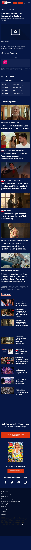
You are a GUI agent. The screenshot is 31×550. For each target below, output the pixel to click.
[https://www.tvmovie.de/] (7, 2)
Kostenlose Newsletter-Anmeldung (15, 435)
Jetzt (15, 3)
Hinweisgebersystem (7, 504)
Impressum (4, 491)
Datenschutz (5, 496)
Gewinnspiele (5, 509)
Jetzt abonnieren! (15, 471)
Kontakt (3, 514)
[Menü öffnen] (29, 3)
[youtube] (18, 482)
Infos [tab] (23, 80)
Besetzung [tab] (8, 80)
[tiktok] (12, 482)
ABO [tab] (15, 57)
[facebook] (5, 482)
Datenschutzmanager (7, 499)
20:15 (20, 3)
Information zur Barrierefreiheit (10, 501)
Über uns (4, 506)
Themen (3, 511)
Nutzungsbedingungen (8, 494)
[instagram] (25, 482)
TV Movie (4, 9)
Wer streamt (10, 9)
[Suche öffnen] (24, 3)
